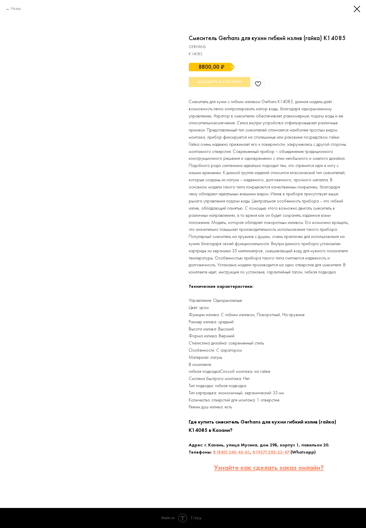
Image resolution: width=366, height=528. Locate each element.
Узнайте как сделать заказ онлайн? (269, 468)
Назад (16, 9)
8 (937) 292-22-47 (270, 452)
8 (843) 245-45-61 (231, 452)
